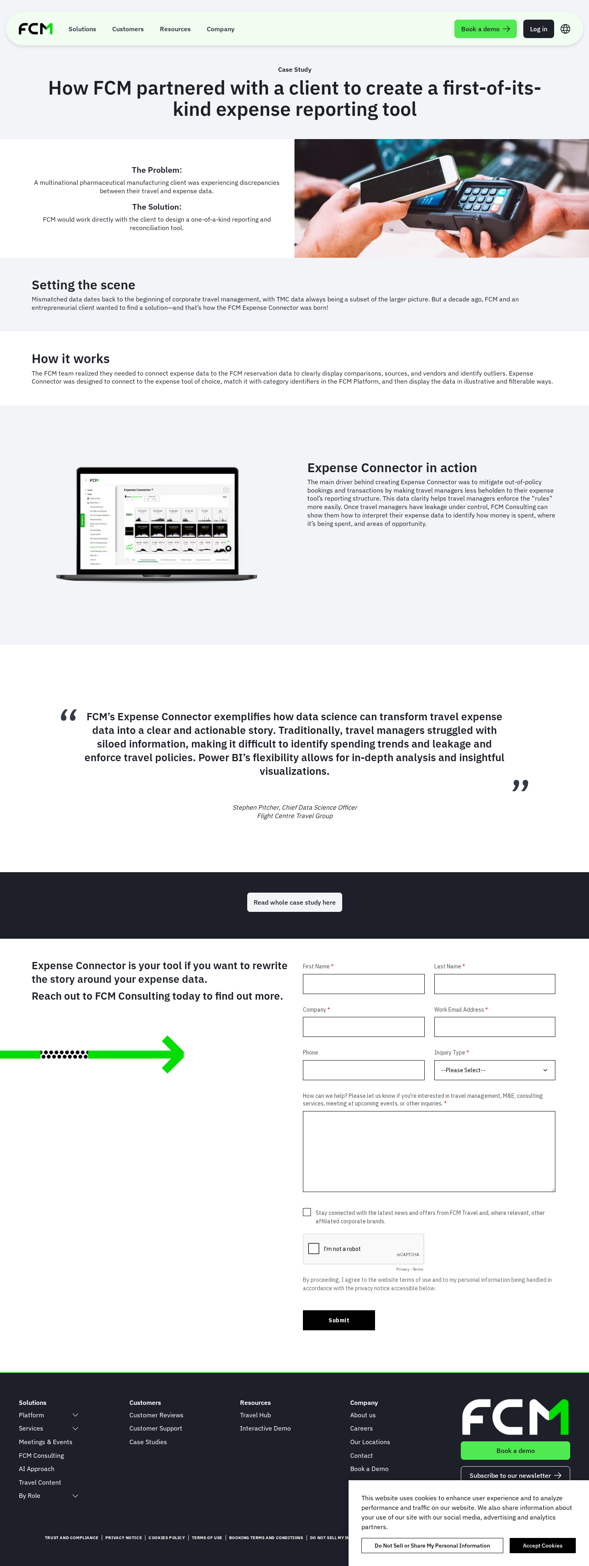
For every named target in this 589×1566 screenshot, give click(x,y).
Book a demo (515, 1451)
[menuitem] (82, 28)
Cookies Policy (167, 1537)
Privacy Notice (123, 1537)
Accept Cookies (543, 1545)
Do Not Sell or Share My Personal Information (432, 1545)
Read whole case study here (295, 902)
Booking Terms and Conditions (266, 1537)
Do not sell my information (342, 1537)
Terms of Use (207, 1537)
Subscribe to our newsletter (510, 1475)
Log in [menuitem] (538, 29)
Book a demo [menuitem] (480, 29)
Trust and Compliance (72, 1537)
